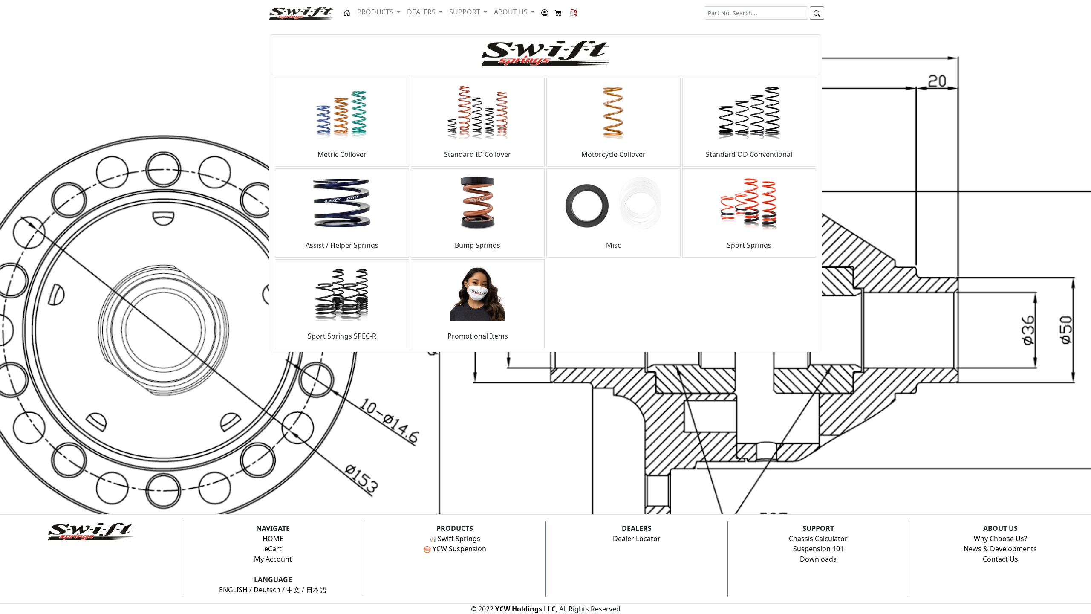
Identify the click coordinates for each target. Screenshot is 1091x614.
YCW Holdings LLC (525, 609)
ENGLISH (233, 589)
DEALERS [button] (422, 12)
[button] (574, 12)
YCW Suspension (458, 548)
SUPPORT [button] (465, 12)
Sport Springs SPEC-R (342, 336)
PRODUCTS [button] (376, 12)
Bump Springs (477, 245)
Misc (613, 245)
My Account (273, 559)
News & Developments (1000, 548)
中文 (293, 589)
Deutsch (267, 589)
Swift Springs (458, 538)
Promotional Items (477, 336)
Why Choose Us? (1000, 538)
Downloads (818, 559)
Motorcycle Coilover (613, 154)
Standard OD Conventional (749, 154)
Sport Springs (749, 245)
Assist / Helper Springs (342, 245)
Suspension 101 (818, 548)
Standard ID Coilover (477, 154)
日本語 (316, 589)
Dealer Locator (637, 538)
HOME (273, 538)
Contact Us (1000, 559)
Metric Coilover (342, 154)
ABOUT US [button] (511, 12)
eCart (273, 548)
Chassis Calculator (818, 538)
